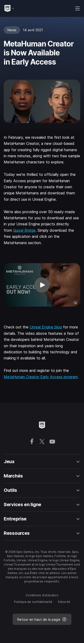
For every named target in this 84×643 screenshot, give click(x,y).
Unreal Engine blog (46, 327)
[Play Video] (42, 285)
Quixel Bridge (24, 230)
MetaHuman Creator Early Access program (41, 376)
